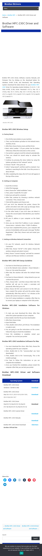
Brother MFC (11, 15)
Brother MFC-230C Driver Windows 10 (14, 496)
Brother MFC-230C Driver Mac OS (12, 493)
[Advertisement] (21, 55)
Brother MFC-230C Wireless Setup (12, 513)
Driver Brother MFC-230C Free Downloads (15, 515)
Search (4, 534)
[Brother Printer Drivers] (21, 6)
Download (35, 387)
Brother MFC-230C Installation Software (14, 501)
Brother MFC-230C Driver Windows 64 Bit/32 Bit (16, 498)
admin (7, 30)
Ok (21, 553)
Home (4, 15)
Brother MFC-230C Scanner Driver (12, 507)
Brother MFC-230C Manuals (11, 504)
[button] (17, 109)
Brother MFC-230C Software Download (14, 510)
